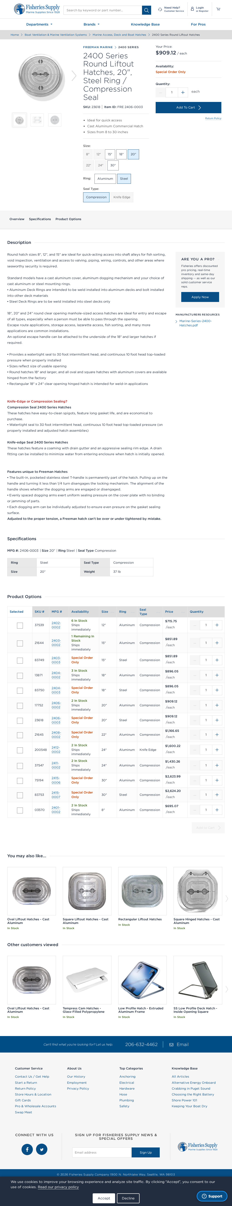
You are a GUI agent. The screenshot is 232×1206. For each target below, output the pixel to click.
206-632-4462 (141, 1044)
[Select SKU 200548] (20, 750)
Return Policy (213, 118)
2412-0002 (56, 749)
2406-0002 (56, 705)
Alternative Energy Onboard (194, 1083)
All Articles (180, 1076)
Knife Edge (122, 197)
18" (121, 154)
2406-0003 (56, 720)
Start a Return (26, 1083)
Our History (76, 1076)
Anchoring (127, 1076)
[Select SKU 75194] (20, 781)
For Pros (198, 24)
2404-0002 (56, 675)
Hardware (127, 1088)
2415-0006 (56, 780)
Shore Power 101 (184, 1100)
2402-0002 (56, 625)
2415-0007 (56, 795)
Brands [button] (90, 24)
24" (100, 165)
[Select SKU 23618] (20, 721)
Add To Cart (185, 107)
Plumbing (126, 1100)
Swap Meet (23, 1112)
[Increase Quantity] (183, 92)
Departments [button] (38, 24)
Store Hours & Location (33, 1094)
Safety (124, 1106)
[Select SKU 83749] (20, 661)
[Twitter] (41, 1146)
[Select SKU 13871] (20, 676)
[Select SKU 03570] (20, 810)
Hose (123, 1094)
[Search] (146, 10)
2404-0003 (56, 690)
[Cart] (216, 9)
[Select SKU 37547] (20, 766)
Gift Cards (23, 1100)
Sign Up (146, 1152)
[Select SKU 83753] (20, 795)
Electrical (126, 1083)
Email (183, 1044)
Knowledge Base (145, 24)
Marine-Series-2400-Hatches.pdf (195, 323)
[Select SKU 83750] (20, 691)
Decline (128, 1198)
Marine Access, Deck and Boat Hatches (119, 34)
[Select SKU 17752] (20, 706)
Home (15, 34)
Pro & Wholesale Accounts (35, 1106)
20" (133, 154)
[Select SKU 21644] (20, 643)
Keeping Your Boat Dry (189, 1106)
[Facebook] (27, 1146)
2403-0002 (56, 642)
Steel (124, 179)
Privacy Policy (78, 1088)
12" (99, 154)
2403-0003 (56, 660)
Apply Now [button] (200, 297)
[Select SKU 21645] (20, 735)
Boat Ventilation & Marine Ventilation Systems (56, 34)
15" (110, 154)
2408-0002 (56, 734)
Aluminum (105, 179)
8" (87, 154)
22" (88, 165)
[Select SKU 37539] (20, 626)
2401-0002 (56, 810)
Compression (96, 197)
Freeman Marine (98, 47)
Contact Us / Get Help (32, 1076)
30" (113, 165)
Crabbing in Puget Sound (191, 1088)
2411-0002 (56, 765)
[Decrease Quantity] (161, 92)
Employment (77, 1083)
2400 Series (128, 47)
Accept (104, 1198)
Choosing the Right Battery (193, 1094)
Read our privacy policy (58, 1187)
